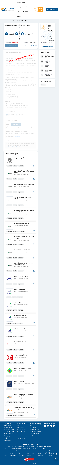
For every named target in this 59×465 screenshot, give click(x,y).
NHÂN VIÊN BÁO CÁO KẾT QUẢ (22, 250)
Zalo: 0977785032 (34, 433)
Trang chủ (6, 20)
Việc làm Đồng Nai (21, 431)
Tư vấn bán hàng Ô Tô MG (20, 355)
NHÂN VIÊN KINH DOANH (20, 315)
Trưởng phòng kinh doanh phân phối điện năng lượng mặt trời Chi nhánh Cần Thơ (24, 409)
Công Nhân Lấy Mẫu (19, 158)
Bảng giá (25, 11)
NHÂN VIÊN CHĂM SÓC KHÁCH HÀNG (24, 184)
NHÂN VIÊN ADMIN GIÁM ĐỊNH (22, 223)
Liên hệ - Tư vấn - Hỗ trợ (8, 434)
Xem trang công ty (46, 46)
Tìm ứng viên (20, 7)
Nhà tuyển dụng (21, 2)
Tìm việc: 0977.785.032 (35, 429)
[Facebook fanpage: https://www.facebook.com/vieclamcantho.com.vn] (45, 426)
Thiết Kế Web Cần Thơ (22, 438)
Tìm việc (28, 7)
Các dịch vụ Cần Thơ (22, 434)
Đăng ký (35, 9)
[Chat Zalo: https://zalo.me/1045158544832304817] (51, 426)
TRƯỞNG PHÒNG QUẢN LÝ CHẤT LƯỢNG (22, 198)
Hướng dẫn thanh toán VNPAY (9, 437)
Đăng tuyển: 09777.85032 (33, 426)
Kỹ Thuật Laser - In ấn (19, 329)
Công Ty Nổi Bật (20, 427)
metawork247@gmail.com (49, 450)
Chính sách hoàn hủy (8, 440)
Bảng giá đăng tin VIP (9, 429)
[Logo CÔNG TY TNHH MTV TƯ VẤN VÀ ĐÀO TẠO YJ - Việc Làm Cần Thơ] (43, 27)
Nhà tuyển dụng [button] (51, 9)
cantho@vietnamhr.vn (35, 436)
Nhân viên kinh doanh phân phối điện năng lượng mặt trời (23, 395)
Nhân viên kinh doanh (19, 289)
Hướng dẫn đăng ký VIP (9, 431)
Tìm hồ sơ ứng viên (8, 427)
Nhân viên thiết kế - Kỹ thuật (21, 276)
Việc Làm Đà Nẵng (21, 429)
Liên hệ (19, 16)
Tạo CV (18, 11)
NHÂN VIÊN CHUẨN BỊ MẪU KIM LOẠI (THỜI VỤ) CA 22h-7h (23, 263)
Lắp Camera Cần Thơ (22, 436)
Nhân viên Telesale (19, 381)
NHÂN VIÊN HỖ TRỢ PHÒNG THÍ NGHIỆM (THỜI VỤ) (24, 237)
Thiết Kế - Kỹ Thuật (19, 302)
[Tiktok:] (54, 426)
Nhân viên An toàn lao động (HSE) (23, 368)
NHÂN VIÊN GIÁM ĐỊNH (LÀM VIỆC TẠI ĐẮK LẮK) (24, 171)
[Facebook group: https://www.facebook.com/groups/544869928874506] (48, 426)
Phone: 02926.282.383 (35, 431)
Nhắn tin (35, 45)
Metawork (28, 463)
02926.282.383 (36, 450)
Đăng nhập (40, 9)
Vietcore (38, 463)
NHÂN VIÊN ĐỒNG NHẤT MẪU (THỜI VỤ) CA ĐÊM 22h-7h (24, 211)
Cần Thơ (43, 84)
